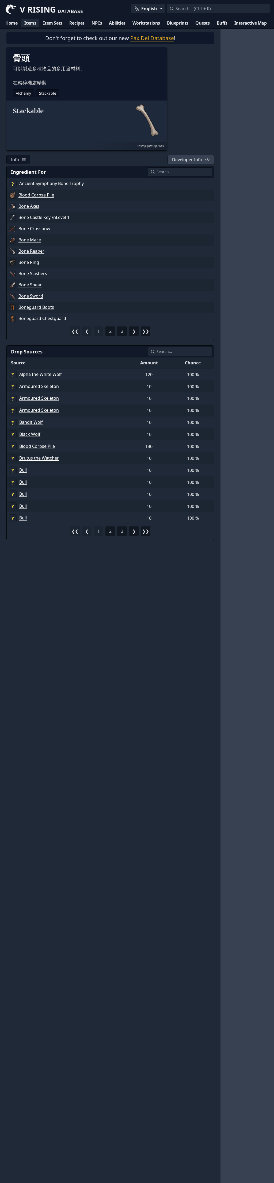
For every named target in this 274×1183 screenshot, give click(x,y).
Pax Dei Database (152, 38)
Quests (202, 23)
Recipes (77, 23)
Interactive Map (250, 23)
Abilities (117, 23)
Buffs (222, 23)
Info (15, 160)
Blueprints (177, 23)
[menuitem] (148, 8)
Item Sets (52, 23)
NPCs (97, 23)
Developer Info (187, 160)
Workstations (146, 23)
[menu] (148, 8)
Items (30, 23)
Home (11, 23)
